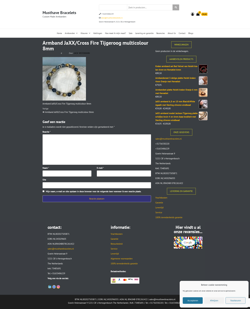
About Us (172, 33)
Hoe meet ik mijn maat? (115, 33)
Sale (130, 33)
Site (44, 179)
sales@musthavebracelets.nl (112, 18)
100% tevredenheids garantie (168, 217)
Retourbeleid (117, 243)
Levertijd (159, 207)
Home (59, 33)
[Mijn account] (192, 14)
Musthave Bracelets (59, 12)
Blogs (190, 33)
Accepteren (193, 300)
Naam (46, 168)
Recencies (160, 33)
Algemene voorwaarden (122, 258)
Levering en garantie (144, 33)
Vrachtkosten (161, 197)
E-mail (100, 168)
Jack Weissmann (82, 53)
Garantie (159, 202)
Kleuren (84, 33)
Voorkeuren (235, 300)
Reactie (47, 131)
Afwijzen (214, 300)
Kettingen (97, 33)
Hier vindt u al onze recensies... (188, 229)
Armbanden (70, 33)
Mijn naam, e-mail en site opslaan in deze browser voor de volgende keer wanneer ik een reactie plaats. (93, 191)
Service (158, 212)
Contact (182, 33)
